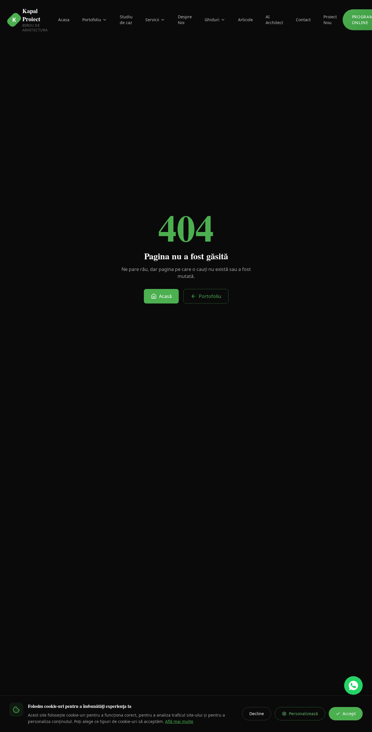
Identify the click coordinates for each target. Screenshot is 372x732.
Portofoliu (91, 19)
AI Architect (274, 19)
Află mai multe (179, 721)
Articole (245, 19)
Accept (349, 713)
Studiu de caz (126, 19)
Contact (303, 19)
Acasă (165, 296)
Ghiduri (212, 19)
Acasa (63, 19)
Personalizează (303, 713)
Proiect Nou (330, 19)
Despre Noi (185, 19)
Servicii (152, 19)
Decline (256, 713)
